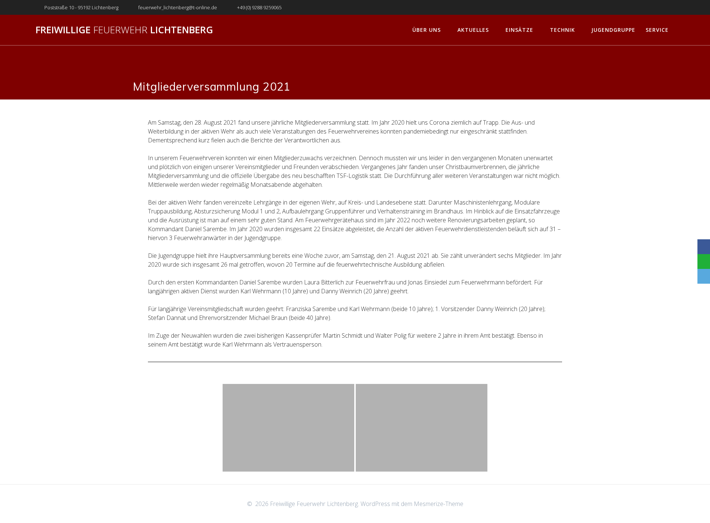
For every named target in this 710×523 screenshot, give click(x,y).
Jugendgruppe (613, 29)
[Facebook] (703, 246)
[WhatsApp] (703, 261)
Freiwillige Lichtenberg (124, 30)
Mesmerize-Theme (438, 504)
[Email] (703, 276)
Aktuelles (473, 29)
